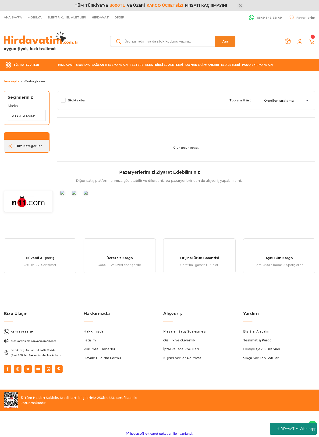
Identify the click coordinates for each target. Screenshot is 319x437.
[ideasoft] (135, 433)
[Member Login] (300, 41)
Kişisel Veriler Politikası (182, 358)
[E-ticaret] (159, 434)
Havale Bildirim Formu (102, 358)
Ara (225, 41)
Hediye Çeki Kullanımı (261, 349)
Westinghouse (34, 81)
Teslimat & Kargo (257, 340)
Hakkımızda (93, 331)
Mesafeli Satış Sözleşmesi (184, 331)
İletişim (90, 340)
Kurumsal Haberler (99, 349)
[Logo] (41, 41)
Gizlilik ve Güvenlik (179, 340)
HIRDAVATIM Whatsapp (296, 429)
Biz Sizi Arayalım (256, 331)
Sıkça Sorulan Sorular (261, 358)
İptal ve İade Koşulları (181, 349)
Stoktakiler (77, 100)
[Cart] (312, 41)
